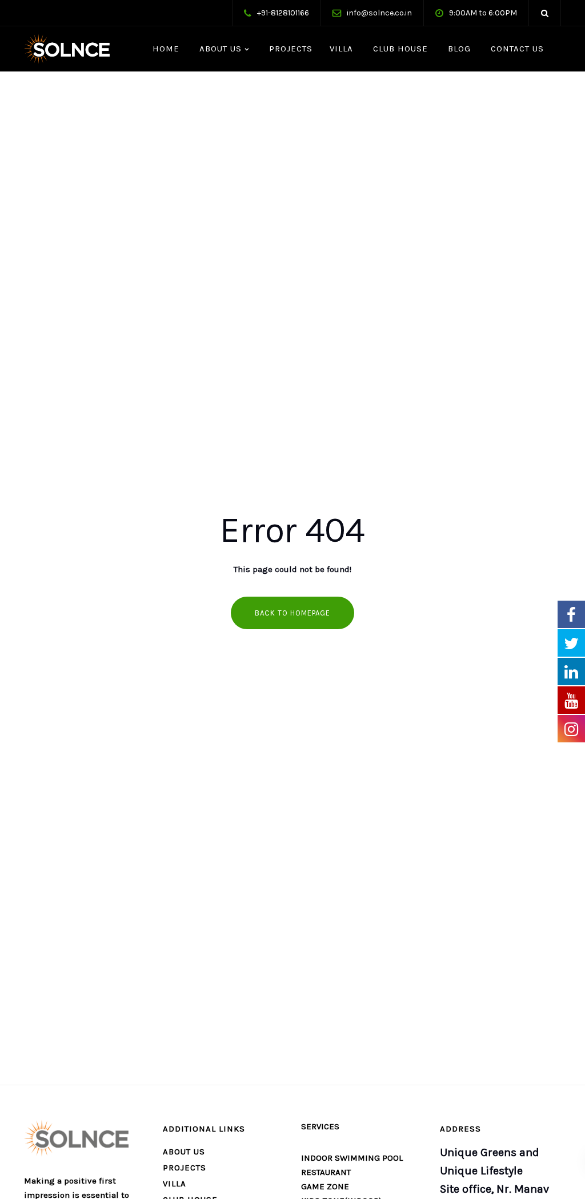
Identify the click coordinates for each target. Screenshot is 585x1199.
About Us (219, 48)
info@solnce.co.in (379, 13)
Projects (289, 48)
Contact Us (516, 48)
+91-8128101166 (283, 13)
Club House (399, 48)
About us (184, 1151)
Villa (341, 48)
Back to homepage (292, 613)
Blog (458, 48)
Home (164, 48)
